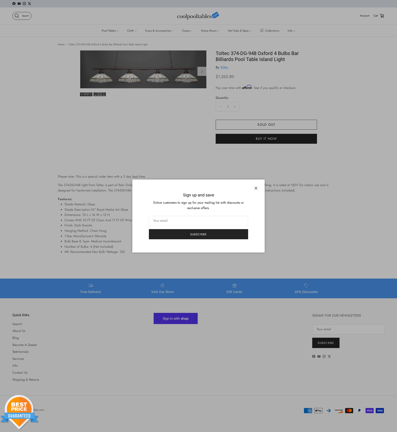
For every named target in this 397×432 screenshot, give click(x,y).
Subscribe (198, 234)
